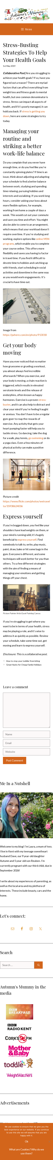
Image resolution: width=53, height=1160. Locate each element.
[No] (49, 1141)
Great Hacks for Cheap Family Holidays (24, 664)
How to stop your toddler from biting (23, 661)
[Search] (38, 965)
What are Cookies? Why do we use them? (26, 1151)
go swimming (35, 438)
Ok (26, 1141)
